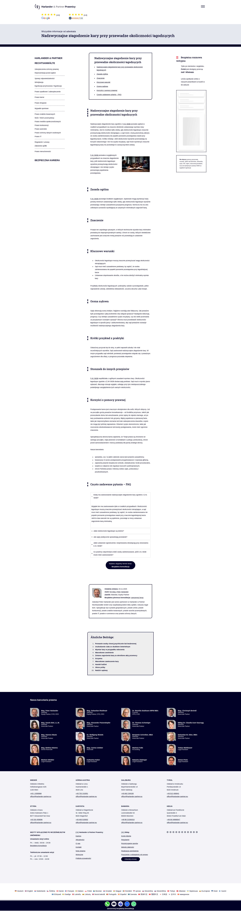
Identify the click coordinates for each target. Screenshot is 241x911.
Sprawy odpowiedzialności (45, 78)
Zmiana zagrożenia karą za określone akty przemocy (116, 655)
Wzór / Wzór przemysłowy (44, 118)
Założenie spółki (41, 146)
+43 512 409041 (173, 793)
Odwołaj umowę (131, 859)
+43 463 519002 (82, 820)
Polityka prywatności (83, 858)
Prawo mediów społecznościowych (48, 121)
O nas (78, 843)
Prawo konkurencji (41, 125)
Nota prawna (80, 851)
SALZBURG (126, 780)
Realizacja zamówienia (129, 851)
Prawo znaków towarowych (45, 114)
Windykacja (39, 82)
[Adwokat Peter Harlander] (98, 593)
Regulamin (125, 840)
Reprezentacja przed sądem (45, 73)
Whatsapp (190, 72)
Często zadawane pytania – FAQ (109, 95)
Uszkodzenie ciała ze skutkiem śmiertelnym (112, 647)
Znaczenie (100, 78)
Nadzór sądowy (101, 670)
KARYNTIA (80, 806)
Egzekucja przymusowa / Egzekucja (48, 86)
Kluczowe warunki (103, 82)
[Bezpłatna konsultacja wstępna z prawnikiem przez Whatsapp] (133, 903)
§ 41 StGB (126, 124)
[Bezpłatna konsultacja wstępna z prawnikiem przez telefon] (107, 903)
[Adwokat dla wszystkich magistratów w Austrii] (179, 832)
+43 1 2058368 (36, 793)
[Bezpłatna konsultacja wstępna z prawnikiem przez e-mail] (113, 903)
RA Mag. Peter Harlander (119, 592)
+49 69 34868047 (173, 820)
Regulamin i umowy (42, 142)
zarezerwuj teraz (137, 598)
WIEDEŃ (33, 780)
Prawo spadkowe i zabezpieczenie (48, 92)
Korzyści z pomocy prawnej (107, 90)
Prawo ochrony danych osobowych (48, 133)
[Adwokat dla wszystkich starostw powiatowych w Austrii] (182, 832)
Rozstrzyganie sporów (129, 843)
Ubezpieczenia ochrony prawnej (47, 69)
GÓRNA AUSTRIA (83, 780)
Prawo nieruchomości (43, 151)
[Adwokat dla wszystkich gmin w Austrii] (176, 832)
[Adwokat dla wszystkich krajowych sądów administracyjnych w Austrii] (185, 832)
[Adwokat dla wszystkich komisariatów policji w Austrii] (173, 832)
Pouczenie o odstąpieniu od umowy (134, 855)
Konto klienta (126, 836)
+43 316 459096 (36, 820)
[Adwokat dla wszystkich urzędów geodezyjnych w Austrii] (191, 832)
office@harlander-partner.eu (40, 796)
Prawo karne (39, 97)
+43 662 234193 (127, 793)
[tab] (120, 510)
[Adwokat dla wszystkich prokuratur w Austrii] (170, 832)
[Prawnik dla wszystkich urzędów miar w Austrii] (194, 832)
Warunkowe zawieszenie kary (107, 661)
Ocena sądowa (102, 86)
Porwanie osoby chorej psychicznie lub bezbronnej (115, 644)
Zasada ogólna (102, 74)
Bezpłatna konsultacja (38, 846)
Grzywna (98, 658)
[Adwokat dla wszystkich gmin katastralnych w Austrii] (188, 832)
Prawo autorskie (41, 129)
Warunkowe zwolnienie (104, 653)
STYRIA (33, 806)
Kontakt (78, 847)
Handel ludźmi (101, 664)
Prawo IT (38, 136)
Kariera (78, 836)
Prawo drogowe (40, 103)
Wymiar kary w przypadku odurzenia (109, 650)
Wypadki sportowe (41, 108)
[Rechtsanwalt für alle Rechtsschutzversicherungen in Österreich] (197, 832)
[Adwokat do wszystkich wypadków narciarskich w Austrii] (167, 832)
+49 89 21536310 (128, 820)
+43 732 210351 (82, 793)
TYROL (170, 780)
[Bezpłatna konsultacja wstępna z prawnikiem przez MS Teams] (120, 903)
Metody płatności (127, 847)
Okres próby (100, 667)
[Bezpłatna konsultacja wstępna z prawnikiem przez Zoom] (127, 903)
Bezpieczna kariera (47, 160)
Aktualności (80, 840)
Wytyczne (79, 855)
